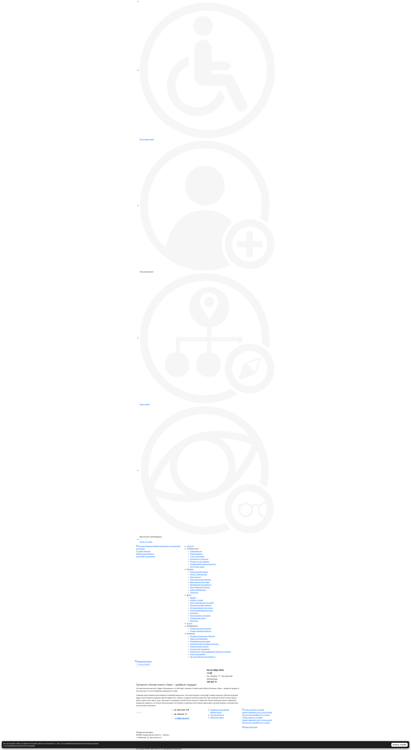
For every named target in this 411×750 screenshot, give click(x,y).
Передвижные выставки (200, 641)
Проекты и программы (199, 561)
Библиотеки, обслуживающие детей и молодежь (210, 652)
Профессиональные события (202, 636)
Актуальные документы (200, 649)
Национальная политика (200, 628)
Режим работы (196, 554)
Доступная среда (197, 567)
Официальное (196, 551)
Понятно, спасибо (399, 745)
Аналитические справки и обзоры (204, 644)
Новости (190, 546)
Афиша (193, 597)
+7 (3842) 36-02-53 (182, 718)
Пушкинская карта (198, 618)
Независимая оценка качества (203, 564)
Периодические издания (200, 579)
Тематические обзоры (199, 646)
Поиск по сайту (146, 542)
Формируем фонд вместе (200, 585)
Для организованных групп (201, 610)
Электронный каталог (199, 572)
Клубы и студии (196, 600)
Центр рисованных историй (202, 603)
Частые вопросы (217, 715)
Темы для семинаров (199, 639)
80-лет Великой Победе (200, 587)
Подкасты (194, 592)
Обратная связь (217, 717)
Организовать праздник (200, 615)
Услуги (189, 623)
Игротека (194, 621)
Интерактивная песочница (201, 608)
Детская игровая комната (200, 605)
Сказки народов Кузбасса (200, 631)
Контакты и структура (199, 559)
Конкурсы (194, 613)
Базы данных (195, 577)
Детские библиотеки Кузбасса (202, 657)
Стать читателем (197, 556)
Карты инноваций (197, 654)
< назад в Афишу (143, 664)
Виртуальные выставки (200, 582)
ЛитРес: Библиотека (198, 574)
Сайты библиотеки (198, 590)
